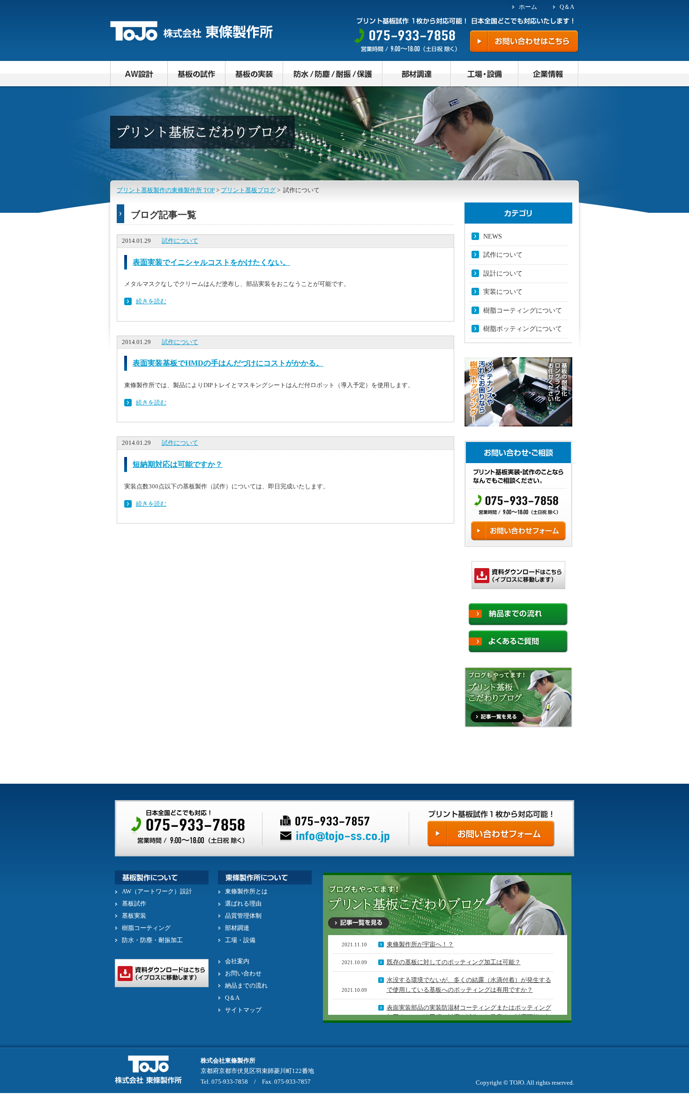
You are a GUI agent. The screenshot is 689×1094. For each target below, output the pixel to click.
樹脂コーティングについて (522, 310)
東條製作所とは (246, 891)
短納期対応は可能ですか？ (178, 464)
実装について (503, 291)
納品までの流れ (246, 985)
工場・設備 (240, 940)
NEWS (492, 236)
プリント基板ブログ (248, 190)
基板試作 (134, 903)
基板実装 (134, 915)
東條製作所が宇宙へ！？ (420, 944)
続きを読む (151, 301)
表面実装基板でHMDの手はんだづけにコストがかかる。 (228, 363)
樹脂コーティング (146, 927)
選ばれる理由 (243, 903)
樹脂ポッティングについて (522, 328)
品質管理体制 (243, 915)
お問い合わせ (243, 973)
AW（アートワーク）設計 (157, 891)
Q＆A (567, 6)
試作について (180, 240)
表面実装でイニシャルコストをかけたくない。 (211, 262)
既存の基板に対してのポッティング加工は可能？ (454, 962)
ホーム (528, 6)
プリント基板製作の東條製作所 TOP (166, 190)
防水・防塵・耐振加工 (152, 940)
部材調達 (237, 927)
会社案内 (237, 961)
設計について (503, 273)
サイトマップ (243, 1009)
